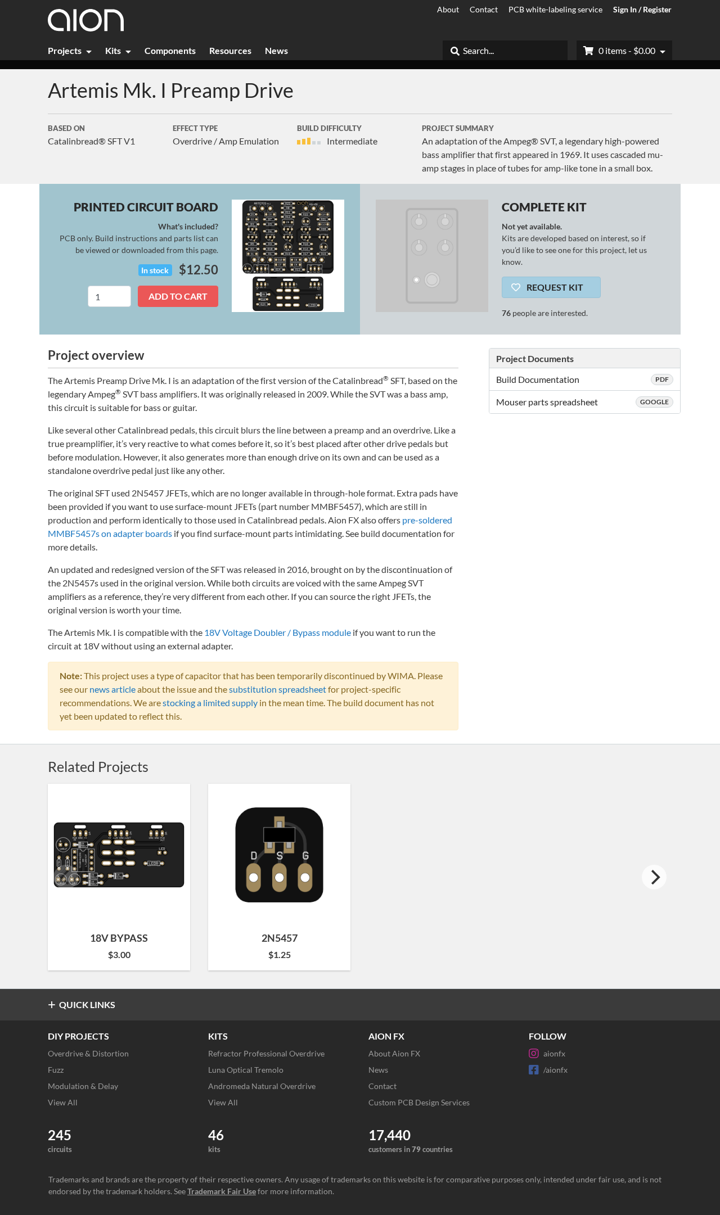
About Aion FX (394, 1053)
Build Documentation (582, 379)
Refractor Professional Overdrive (266, 1053)
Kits (113, 50)
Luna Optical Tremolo (246, 1069)
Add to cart (178, 296)
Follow (547, 1036)
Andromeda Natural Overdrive (262, 1086)
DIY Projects (78, 1036)
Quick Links (87, 1004)
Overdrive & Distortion (88, 1053)
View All (63, 1102)
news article (112, 689)
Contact (484, 9)
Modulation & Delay (83, 1086)
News (276, 50)
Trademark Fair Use (221, 1191)
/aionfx (555, 1069)
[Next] (654, 877)
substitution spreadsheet (277, 689)
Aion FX (386, 1036)
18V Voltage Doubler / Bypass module (277, 632)
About (448, 9)
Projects (65, 50)
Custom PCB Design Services (419, 1102)
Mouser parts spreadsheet (582, 401)
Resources (230, 50)
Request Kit (554, 287)
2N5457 (280, 938)
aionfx (554, 1053)
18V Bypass (119, 938)
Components (170, 50)
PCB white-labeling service (555, 9)
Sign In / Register (642, 9)
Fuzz (56, 1069)
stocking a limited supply (210, 702)
